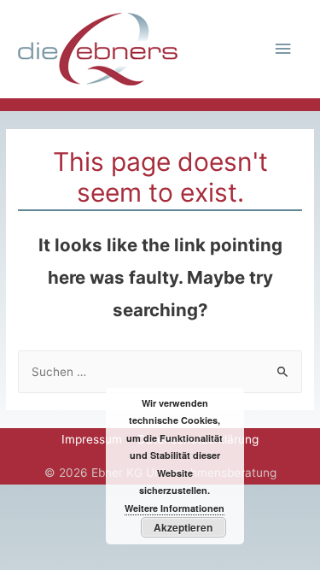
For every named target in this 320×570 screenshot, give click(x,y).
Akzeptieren (183, 527)
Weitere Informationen (174, 508)
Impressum (91, 439)
